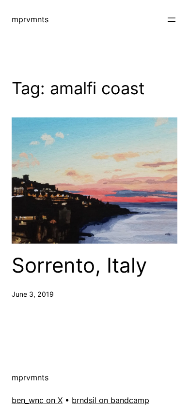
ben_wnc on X (37, 400)
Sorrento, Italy (79, 265)
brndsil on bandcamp (110, 400)
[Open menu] (171, 20)
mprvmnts (30, 19)
